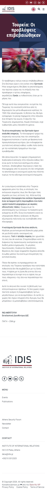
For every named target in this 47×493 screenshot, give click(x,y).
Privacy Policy (8, 487)
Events (5, 397)
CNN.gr (12, 321)
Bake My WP (35, 485)
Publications (7, 401)
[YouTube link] (31, 2)
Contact (5, 428)
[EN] (33, 9)
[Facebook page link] (26, 2)
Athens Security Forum (11, 419)
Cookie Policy (22, 487)
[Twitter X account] (43, 2)
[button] (38, 9)
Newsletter (6, 424)
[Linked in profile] (35, 2)
